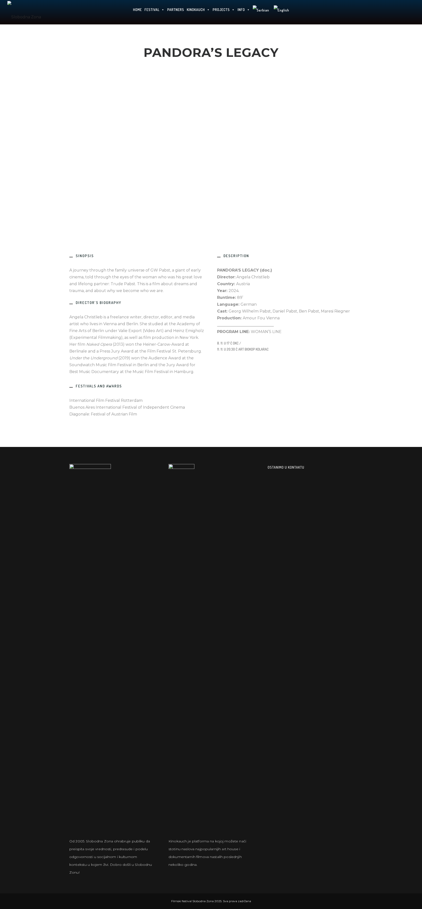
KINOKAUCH (196, 10)
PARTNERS (175, 10)
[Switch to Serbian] (260, 12)
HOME (137, 10)
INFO (241, 10)
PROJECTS (221, 10)
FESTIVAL (152, 10)
